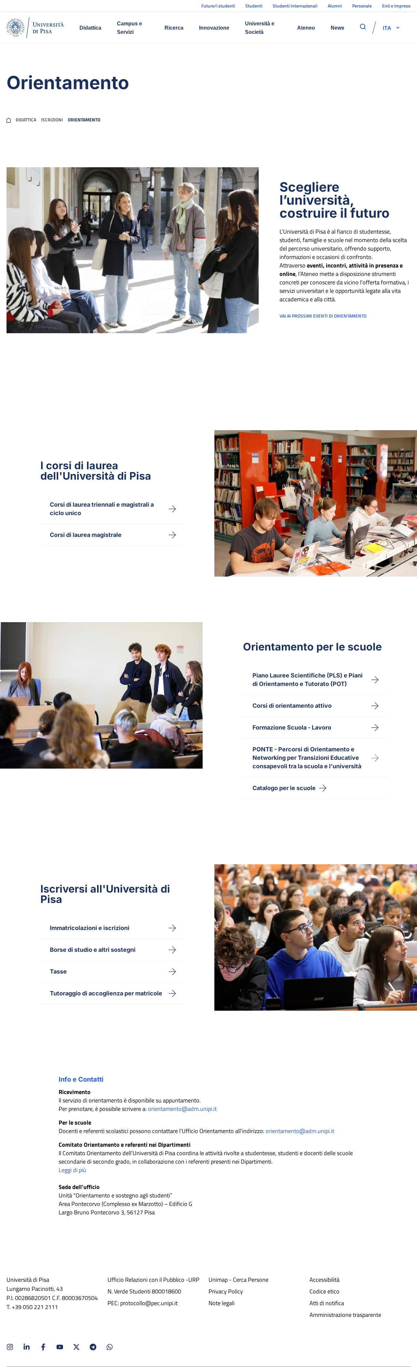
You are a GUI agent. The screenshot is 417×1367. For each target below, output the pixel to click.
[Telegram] (93, 1347)
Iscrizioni (52, 119)
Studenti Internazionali (295, 5)
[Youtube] (59, 1347)
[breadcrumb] (9, 119)
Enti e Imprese (396, 5)
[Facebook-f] (43, 1347)
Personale (362, 5)
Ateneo (306, 28)
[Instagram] (10, 1347)
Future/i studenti (218, 5)
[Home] (35, 27)
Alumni (335, 5)
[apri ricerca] (363, 27)
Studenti (253, 5)
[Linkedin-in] (26, 1347)
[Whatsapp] (109, 1347)
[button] (387, 28)
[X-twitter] (76, 1347)
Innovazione (214, 28)
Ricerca (174, 28)
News (337, 28)
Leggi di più (72, 1170)
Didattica (90, 28)
